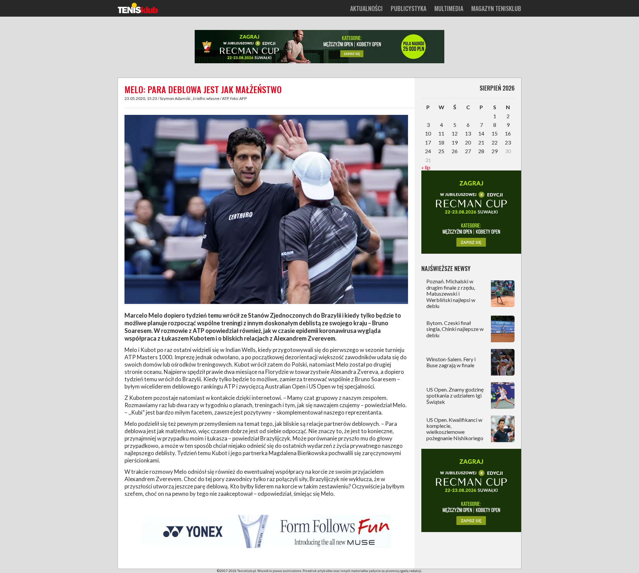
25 (441, 151)
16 (508, 133)
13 (468, 133)
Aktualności (366, 8)
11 (441, 133)
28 (481, 151)
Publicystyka (408, 8)
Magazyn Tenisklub (496, 8)
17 (428, 142)
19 (455, 142)
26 (455, 151)
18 (441, 142)
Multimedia (448, 8)
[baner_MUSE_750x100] (266, 547)
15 (495, 133)
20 (468, 142)
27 (468, 151)
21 (481, 142)
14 (481, 133)
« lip (425, 167)
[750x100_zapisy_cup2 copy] (319, 62)
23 (508, 142)
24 (428, 151)
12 (455, 133)
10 (428, 133)
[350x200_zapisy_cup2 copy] (471, 251)
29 (495, 151)
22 (495, 142)
